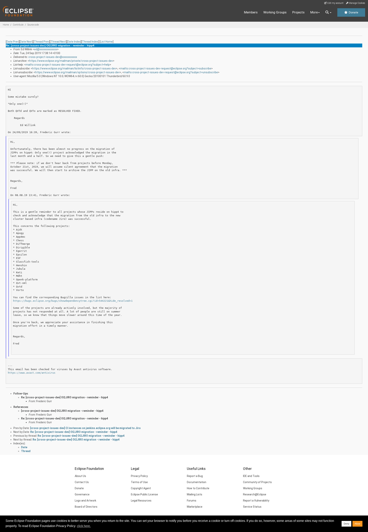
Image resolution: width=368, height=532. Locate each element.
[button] (328, 12)
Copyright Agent (141, 488)
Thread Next (58, 41)
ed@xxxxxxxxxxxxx (45, 49)
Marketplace (194, 506)
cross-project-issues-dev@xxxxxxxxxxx (52, 56)
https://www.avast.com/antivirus (31, 372)
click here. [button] (84, 526)
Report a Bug (195, 476)
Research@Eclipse (254, 494)
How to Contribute (198, 488)
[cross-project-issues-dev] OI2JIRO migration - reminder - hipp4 (62, 410)
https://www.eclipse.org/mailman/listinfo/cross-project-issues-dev (74, 68)
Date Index (73, 41)
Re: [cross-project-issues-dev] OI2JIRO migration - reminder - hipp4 (64, 397)
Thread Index (90, 41)
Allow (357, 523)
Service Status (252, 506)
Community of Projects (257, 482)
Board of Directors (86, 506)
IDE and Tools (251, 476)
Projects (298, 12)
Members (251, 12)
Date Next (26, 41)
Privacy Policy (139, 476)
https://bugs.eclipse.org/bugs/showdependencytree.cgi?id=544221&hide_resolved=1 (73, 300)
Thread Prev (41, 41)
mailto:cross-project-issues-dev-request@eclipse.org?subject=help (68, 64)
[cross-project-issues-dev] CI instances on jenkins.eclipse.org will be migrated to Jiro (85, 428)
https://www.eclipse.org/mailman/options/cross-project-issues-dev (77, 72)
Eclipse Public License (144, 494)
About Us (80, 476)
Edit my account (335, 3)
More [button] (314, 12)
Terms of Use (139, 482)
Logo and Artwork (85, 500)
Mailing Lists (194, 494)
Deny (346, 523)
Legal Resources (141, 500)
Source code (33, 24)
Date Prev (13, 41)
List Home (106, 41)
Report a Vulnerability (256, 500)
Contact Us (82, 482)
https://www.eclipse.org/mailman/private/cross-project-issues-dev (71, 60)
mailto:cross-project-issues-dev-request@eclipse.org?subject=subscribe (165, 68)
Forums (191, 500)
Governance (82, 494)
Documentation (196, 482)
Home (6, 24)
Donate (353, 12)
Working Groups (275, 12)
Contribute (18, 24)
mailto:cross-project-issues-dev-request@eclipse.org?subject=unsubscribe (171, 72)
